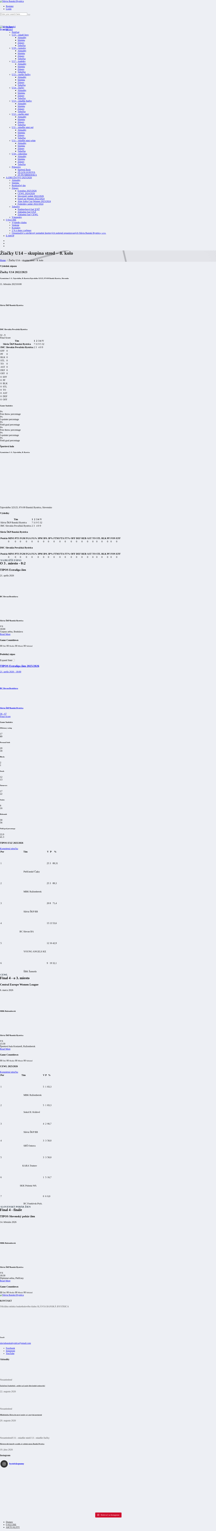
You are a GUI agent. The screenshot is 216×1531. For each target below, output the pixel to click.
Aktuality (22, 37)
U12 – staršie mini (20, 114)
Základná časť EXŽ (27, 212)
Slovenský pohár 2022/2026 (31, 196)
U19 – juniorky (19, 48)
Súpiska (21, 40)
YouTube (10, 1353)
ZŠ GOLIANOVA (26, 172)
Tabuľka (22, 45)
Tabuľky (16, 206)
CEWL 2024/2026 (26, 193)
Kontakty (16, 228)
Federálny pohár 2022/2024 (30, 204)
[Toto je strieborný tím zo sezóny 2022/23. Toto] (108, 1485)
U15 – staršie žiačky (21, 74)
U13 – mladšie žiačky (22, 101)
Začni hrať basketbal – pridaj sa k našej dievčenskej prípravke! (22, 1386)
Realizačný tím (19, 185)
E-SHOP (10, 235)
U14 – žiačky (18, 87)
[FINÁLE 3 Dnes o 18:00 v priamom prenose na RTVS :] (36, 1499)
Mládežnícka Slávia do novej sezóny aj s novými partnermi (21, 1415)
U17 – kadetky (19, 61)
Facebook (10, 1348)
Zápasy (21, 43)
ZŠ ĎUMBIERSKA (27, 175)
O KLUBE (11, 220)
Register (10, 6)
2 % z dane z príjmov (21, 230)
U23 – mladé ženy (20, 35)
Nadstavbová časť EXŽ (29, 209)
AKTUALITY (13, 1527)
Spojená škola (24, 169)
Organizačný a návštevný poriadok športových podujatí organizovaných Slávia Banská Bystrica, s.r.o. (59, 233)
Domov (9, 1522)
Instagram (10, 1351)
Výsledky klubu (19, 222)
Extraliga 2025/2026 (27, 191)
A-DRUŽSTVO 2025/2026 (19, 177)
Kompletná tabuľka (9, 848)
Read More (5, 634)
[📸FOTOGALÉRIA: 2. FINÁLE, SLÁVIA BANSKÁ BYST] (179, 1499)
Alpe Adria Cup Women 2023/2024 (34, 201)
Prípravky (16, 167)
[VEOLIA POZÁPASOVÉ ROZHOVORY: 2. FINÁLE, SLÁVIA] (108, 1499)
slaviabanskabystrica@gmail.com (15, 1343)
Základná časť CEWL (28, 214)
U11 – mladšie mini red (22, 127)
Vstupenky (17, 217)
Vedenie (15, 225)
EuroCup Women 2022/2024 (31, 198)
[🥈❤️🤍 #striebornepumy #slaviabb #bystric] (36, 1471)
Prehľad (15, 32)
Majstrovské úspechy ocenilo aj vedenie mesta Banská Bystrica (22, 1444)
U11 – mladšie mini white (24, 140)
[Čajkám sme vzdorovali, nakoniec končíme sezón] (179, 1485)
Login (8, 9)
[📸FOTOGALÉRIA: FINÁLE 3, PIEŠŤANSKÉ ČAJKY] (108, 1471)
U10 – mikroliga (19, 154)
